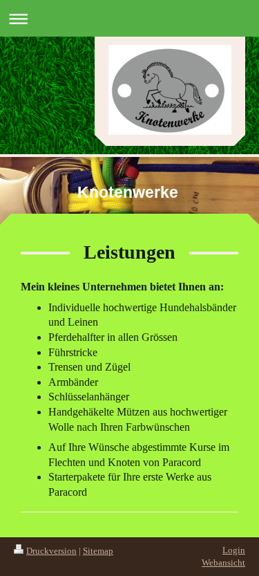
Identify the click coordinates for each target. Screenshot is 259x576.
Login (233, 550)
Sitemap (98, 551)
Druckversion (51, 551)
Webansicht (223, 562)
